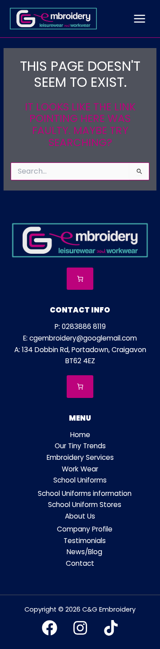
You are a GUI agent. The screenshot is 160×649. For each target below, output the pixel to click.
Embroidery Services (80, 457)
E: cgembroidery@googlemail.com (80, 338)
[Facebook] (49, 628)
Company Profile (84, 529)
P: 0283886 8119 (80, 326)
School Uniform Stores (84, 504)
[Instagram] (80, 628)
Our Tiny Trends (80, 445)
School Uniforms (80, 480)
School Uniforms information (85, 493)
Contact (80, 563)
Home (80, 434)
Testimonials (85, 540)
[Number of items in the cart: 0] (80, 279)
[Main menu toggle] (139, 18)
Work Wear (80, 469)
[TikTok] (111, 628)
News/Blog (84, 551)
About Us (80, 516)
